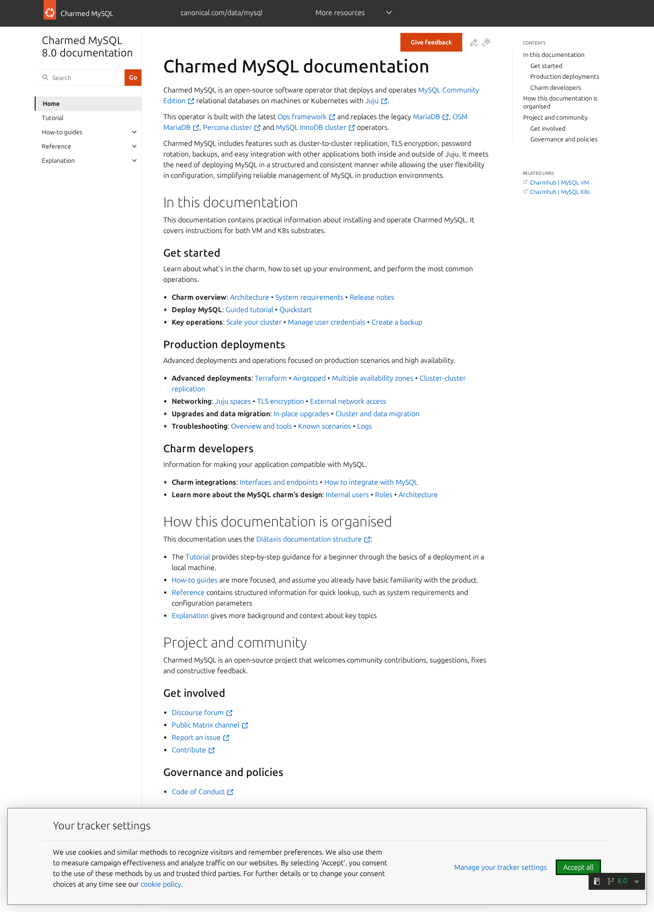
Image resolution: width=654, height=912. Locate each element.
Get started (546, 65)
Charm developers (555, 87)
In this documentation (554, 54)
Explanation (58, 160)
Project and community (555, 117)
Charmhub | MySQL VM (559, 182)
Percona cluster (228, 127)
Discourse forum (199, 712)
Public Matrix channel (206, 725)
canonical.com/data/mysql (221, 12)
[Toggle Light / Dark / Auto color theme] (486, 43)
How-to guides (62, 132)
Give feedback (431, 42)
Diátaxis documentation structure (309, 539)
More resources (340, 12)
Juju (372, 100)
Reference (56, 146)
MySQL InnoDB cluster (312, 127)
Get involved (547, 128)
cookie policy (161, 884)
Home (51, 103)
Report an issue (197, 737)
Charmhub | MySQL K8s (560, 192)
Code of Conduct (199, 791)
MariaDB (427, 116)
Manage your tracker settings (500, 867)
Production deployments (564, 76)
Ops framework (303, 116)
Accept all (578, 867)
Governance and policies (563, 139)
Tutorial (53, 117)
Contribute (190, 750)
